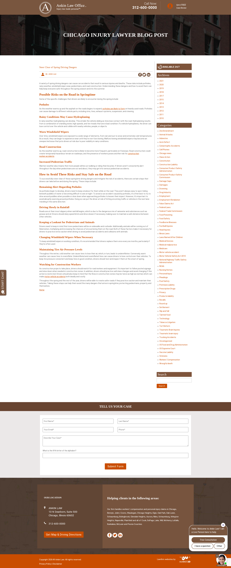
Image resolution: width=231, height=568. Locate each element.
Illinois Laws (164, 233)
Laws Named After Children (171, 237)
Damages (163, 185)
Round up (163, 304)
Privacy (162, 292)
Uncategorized (165, 341)
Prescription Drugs (167, 289)
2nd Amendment (166, 131)
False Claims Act (166, 204)
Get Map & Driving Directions (64, 534)
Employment (164, 196)
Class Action (164, 157)
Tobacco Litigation (167, 322)
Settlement (164, 307)
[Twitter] (115, 535)
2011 (161, 114)
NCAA (161, 266)
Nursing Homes (165, 270)
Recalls (162, 300)
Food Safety (164, 218)
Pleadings (163, 277)
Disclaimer (57, 564)
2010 (161, 118)
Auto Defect (164, 142)
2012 (161, 111)
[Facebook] (109, 535)
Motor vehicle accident (169, 252)
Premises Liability (166, 285)
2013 (161, 107)
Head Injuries (164, 230)
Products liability (166, 296)
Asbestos (163, 138)
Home (41, 290)
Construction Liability (168, 164)
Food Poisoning (165, 215)
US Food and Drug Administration (173, 345)
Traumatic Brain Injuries (169, 330)
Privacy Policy (45, 564)
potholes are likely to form (114, 109)
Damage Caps (165, 181)
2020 (161, 85)
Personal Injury (165, 274)
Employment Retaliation (169, 200)
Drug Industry (165, 192)
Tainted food (164, 315)
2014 (161, 103)
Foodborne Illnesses (167, 222)
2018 (161, 92)
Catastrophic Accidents (169, 146)
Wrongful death (166, 363)
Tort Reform (164, 326)
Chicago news (165, 153)
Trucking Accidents (167, 337)
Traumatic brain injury (168, 333)
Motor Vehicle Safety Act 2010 (172, 256)
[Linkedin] (120, 535)
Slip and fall (164, 311)
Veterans (163, 356)
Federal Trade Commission (170, 211)
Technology (164, 318)
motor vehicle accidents (55, 277)
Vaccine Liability (166, 352)
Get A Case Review (181, 6)
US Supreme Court (167, 348)
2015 (161, 100)
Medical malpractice (168, 245)
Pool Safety (164, 281)
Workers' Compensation (169, 360)
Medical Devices (166, 241)
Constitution (164, 161)
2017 (161, 96)
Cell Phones (164, 150)
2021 (161, 81)
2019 (161, 88)
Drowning (163, 189)
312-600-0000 (144, 7)
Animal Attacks (166, 135)
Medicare (163, 248)
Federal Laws (165, 207)
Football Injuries (166, 226)
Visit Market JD (185, 557)
